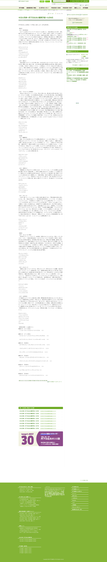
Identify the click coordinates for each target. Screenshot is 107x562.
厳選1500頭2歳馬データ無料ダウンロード (26, 511)
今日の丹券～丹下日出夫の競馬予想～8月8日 (76, 47)
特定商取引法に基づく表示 (77, 509)
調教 (49, 491)
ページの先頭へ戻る (84, 480)
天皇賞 (49, 490)
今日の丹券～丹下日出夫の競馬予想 (45, 411)
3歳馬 (62, 491)
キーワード (48, 486)
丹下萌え (46, 490)
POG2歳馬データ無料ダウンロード (79, 65)
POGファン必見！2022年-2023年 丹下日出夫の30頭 (29, 532)
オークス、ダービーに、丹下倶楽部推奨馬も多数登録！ (30, 504)
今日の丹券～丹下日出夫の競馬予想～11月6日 (29, 418)
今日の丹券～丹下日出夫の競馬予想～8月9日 (76, 46)
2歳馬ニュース (21, 525)
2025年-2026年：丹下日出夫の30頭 (26, 491)
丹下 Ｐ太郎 (51, 13)
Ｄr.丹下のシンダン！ (44, 7)
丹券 (41, 380)
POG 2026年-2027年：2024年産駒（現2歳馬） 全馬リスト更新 (31, 500)
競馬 (46, 380)
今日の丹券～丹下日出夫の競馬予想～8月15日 (76, 39)
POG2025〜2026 (55, 7)
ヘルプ (81, 1)
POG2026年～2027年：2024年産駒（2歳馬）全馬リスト (30, 513)
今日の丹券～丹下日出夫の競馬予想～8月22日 (76, 29)
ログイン (47, 1)
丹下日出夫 (38, 380)
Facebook (74, 500)
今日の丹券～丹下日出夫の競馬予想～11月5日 (29, 416)
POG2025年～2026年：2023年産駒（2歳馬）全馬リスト (30, 519)
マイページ (77, 1)
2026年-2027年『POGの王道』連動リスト (27, 515)
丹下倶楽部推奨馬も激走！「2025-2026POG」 (28, 499)
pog (61, 493)
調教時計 (52, 491)
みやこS (22, 380)
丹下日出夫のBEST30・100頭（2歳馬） (26, 486)
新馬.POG (53, 490)
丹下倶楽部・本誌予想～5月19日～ (26, 548)
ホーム (73, 1)
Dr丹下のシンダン (59, 490)
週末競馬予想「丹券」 (31, 7)
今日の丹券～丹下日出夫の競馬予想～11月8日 (29, 413)
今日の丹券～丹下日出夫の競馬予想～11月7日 (29, 425)
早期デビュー (57, 491)
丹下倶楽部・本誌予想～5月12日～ (26, 551)
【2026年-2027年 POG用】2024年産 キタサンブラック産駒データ (31, 516)
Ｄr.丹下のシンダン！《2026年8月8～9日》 (77, 43)
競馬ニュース (77, 7)
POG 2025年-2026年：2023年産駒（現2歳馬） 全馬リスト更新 (31, 517)
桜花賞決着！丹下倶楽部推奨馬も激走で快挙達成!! (77, 78)
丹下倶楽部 (85, 7)
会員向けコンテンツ (53, 411)
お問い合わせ (85, 1)
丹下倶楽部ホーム (21, 10)
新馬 (44, 380)
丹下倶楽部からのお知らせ (77, 491)
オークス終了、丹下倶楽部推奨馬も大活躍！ (76, 70)
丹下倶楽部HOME (75, 486)
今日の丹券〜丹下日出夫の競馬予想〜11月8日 (29, 411)
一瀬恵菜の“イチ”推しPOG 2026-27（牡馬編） (28, 506)
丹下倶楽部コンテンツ (29, 10)
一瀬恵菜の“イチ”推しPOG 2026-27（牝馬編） (28, 503)
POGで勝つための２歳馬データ (24, 496)
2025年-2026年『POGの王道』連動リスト (27, 520)
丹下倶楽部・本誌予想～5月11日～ (26, 552)
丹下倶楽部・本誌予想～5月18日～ (26, 549)
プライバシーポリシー (76, 507)
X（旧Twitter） (75, 498)
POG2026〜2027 (67, 7)
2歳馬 (20, 380)
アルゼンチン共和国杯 (28, 380)
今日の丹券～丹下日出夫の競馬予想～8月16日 (76, 38)
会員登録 (42, 1)
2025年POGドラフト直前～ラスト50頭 (27, 490)
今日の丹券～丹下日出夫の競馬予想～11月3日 (29, 421)
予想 (42, 380)
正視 (68, 41)
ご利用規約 (74, 504)
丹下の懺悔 (21, 7)
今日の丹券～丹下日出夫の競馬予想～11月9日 (29, 428)
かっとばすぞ (69, 33)
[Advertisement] (30, 394)
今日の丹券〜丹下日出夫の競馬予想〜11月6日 (36, 18)
